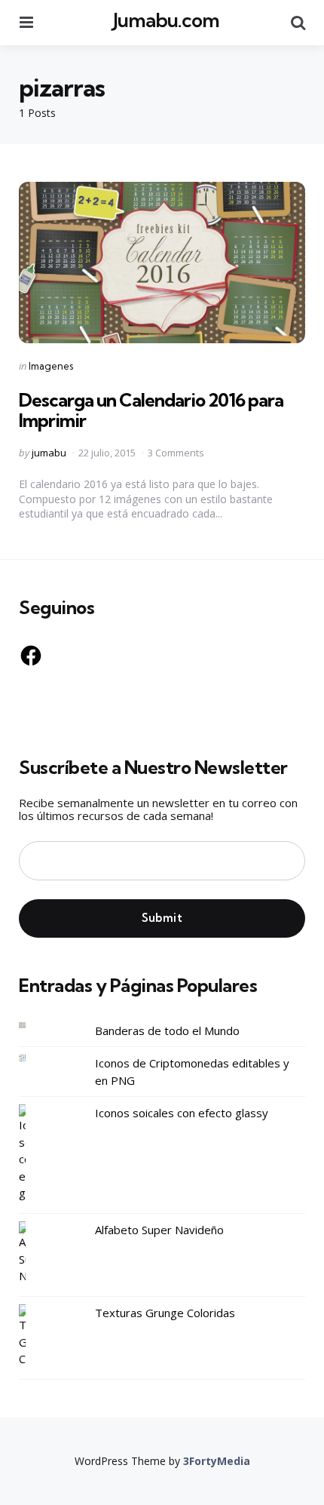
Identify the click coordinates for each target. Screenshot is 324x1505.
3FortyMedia (216, 1461)
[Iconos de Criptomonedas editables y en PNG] (34, 1058)
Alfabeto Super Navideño (159, 1229)
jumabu (49, 452)
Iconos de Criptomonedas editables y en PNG (192, 1071)
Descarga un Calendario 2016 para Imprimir (151, 410)
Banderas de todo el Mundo (167, 1030)
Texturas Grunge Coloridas (165, 1312)
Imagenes (51, 366)
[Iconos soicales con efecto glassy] (34, 1153)
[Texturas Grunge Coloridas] (34, 1336)
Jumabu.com (166, 20)
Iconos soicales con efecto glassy (181, 1112)
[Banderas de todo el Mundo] (34, 1026)
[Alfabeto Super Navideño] (34, 1253)
